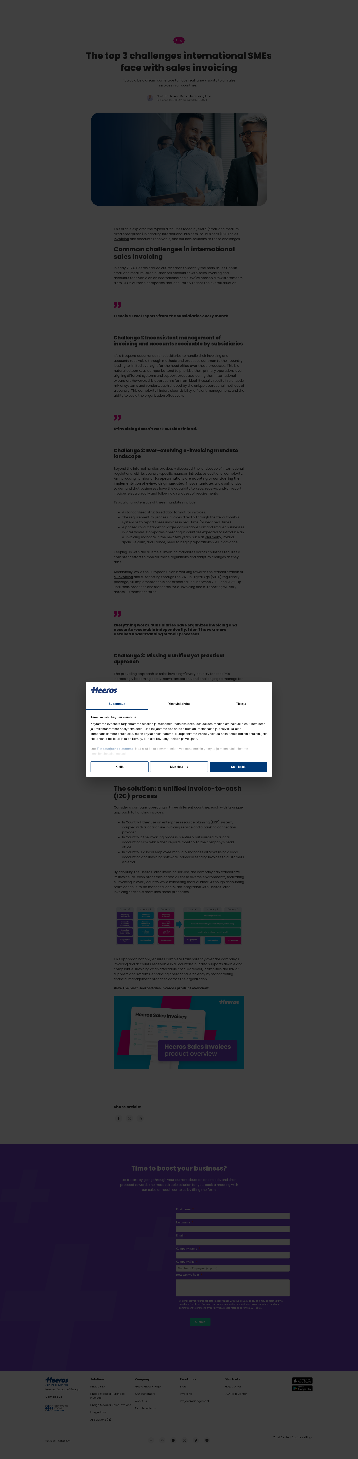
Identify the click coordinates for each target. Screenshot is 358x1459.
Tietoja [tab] (241, 703)
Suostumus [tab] (117, 703)
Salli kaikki (238, 766)
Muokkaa (176, 766)
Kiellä (119, 766)
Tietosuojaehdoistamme (115, 748)
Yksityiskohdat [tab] (179, 703)
